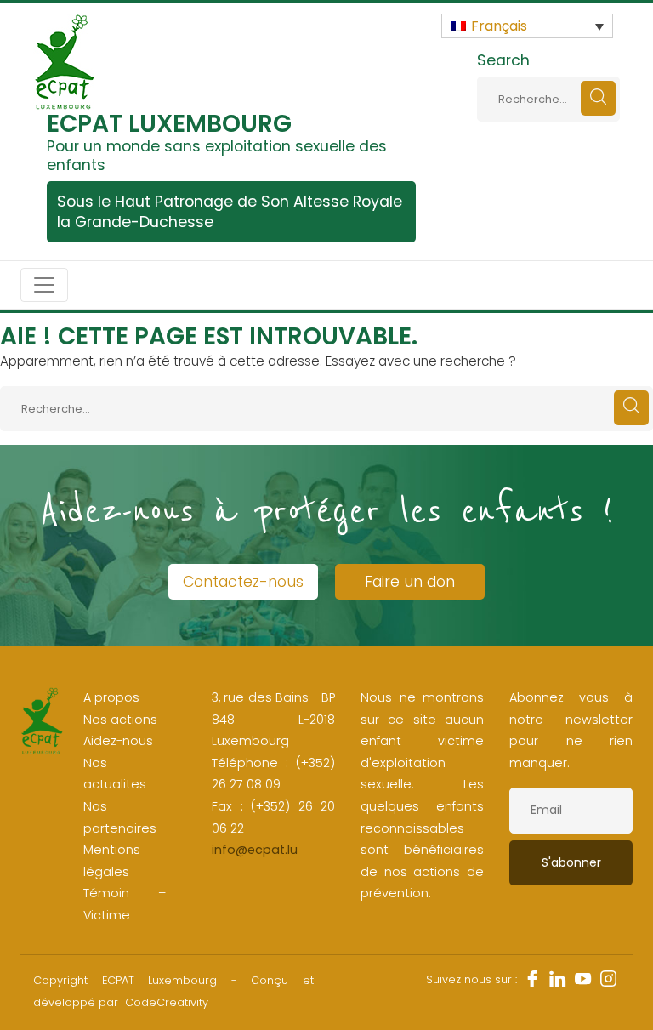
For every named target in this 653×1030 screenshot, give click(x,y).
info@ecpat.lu (255, 849)
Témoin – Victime (124, 904)
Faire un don (410, 582)
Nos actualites (114, 774)
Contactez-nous (243, 582)
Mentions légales (111, 860)
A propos (111, 697)
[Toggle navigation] (44, 285)
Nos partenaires (119, 817)
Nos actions (120, 719)
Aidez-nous (118, 740)
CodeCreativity (166, 1002)
